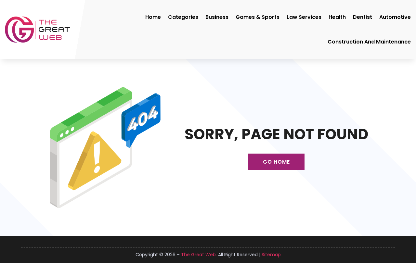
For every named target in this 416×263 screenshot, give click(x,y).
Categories (183, 17)
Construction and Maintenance (369, 41)
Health (337, 17)
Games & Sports (258, 17)
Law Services (304, 17)
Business (216, 17)
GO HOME (276, 162)
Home (153, 17)
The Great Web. (199, 254)
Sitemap (271, 254)
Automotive (395, 17)
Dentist (362, 17)
